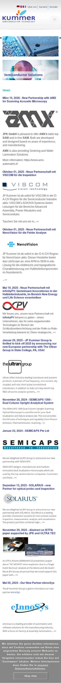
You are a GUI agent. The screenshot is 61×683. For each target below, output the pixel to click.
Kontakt (53, 6)
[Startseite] (23, 18)
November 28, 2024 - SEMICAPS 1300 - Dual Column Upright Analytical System (28, 401)
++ (37, 221)
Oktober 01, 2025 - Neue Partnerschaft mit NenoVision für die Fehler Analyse (29, 231)
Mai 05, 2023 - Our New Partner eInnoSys (28, 583)
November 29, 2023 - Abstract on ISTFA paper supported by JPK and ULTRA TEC (29, 531)
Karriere (43, 6)
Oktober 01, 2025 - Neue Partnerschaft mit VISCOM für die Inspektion (29, 173)
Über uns (32, 6)
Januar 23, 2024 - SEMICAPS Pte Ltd (26, 431)
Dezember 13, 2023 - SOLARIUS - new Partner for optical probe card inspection (29, 486)
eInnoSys (15, 592)
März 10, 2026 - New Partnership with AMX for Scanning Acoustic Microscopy (29, 99)
